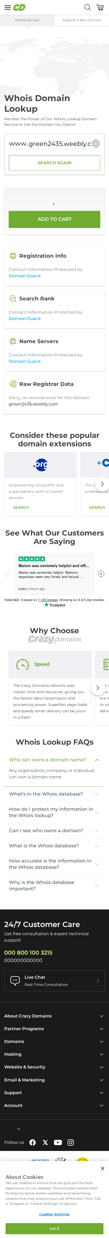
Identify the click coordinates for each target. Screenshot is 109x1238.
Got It (54, 1228)
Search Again (54, 162)
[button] (97, 687)
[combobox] (4, 1129)
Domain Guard (24, 275)
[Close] (102, 1168)
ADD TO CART (55, 219)
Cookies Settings (54, 1214)
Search (21, 507)
